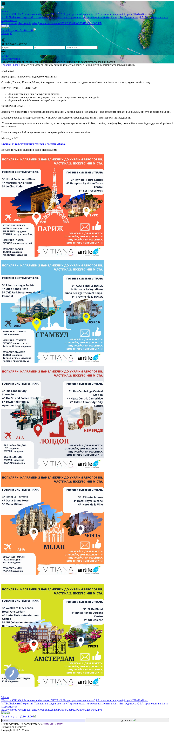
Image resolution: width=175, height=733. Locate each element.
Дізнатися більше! (87, 140)
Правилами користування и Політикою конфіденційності (84, 124)
